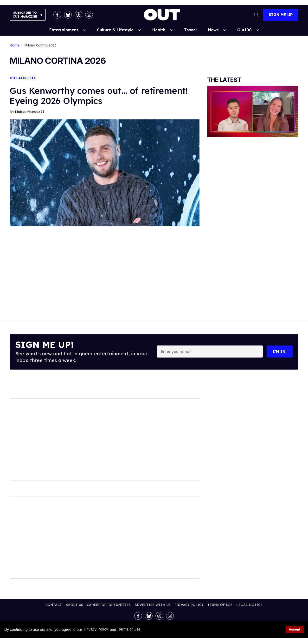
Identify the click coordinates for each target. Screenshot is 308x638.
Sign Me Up (281, 14)
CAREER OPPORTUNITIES (109, 605)
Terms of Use (129, 629)
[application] (252, 111)
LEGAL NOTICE (249, 605)
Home (14, 45)
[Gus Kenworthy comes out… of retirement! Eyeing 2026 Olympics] (104, 172)
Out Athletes (23, 78)
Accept (294, 629)
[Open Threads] (78, 15)
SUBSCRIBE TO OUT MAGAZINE (25, 14)
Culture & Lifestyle (115, 29)
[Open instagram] (89, 15)
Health (158, 29)
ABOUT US (74, 605)
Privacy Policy (96, 629)
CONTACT (53, 605)
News (213, 29)
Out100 (244, 29)
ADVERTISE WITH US (153, 605)
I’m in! (280, 351)
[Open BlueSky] (68, 15)
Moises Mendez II (29, 112)
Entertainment (63, 29)
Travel (190, 29)
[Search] (256, 15)
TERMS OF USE (219, 605)
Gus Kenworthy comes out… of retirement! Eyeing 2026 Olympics (99, 95)
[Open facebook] (57, 15)
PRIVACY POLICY (189, 605)
